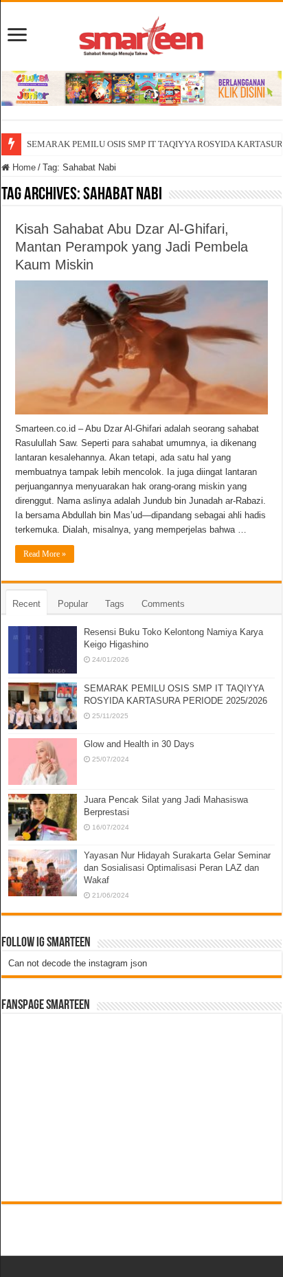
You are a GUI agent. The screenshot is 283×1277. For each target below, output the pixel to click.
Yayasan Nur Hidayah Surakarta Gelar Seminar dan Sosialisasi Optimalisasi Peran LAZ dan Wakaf (177, 867)
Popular (73, 604)
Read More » (44, 554)
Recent (26, 604)
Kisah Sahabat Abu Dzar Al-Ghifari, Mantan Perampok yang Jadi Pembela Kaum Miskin (131, 246)
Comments (163, 604)
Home (23, 167)
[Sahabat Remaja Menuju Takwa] (141, 33)
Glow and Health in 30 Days (139, 744)
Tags (114, 604)
